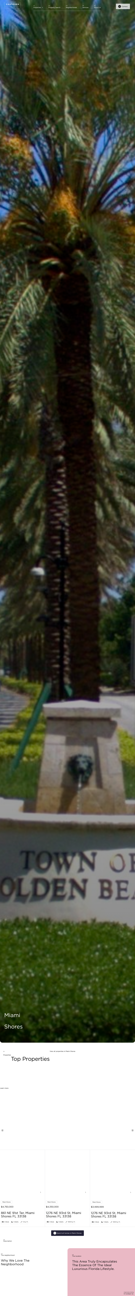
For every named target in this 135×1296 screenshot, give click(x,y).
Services (85, 7)
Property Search (54, 7)
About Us (97, 7)
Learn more (4, 1088)
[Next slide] (132, 1130)
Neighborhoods (71, 7)
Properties (37, 7)
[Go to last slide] (2, 1130)
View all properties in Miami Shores (62, 1051)
